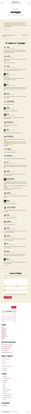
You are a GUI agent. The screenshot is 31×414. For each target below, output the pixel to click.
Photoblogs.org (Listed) (7, 393)
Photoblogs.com (5, 391)
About (3, 327)
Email (17, 286)
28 (6, 319)
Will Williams (4, 352)
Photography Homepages (7, 395)
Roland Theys (4, 344)
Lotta (2, 350)
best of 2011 (4, 331)
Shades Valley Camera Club (7, 397)
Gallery (3, 337)
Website (5, 290)
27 (4, 319)
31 (13, 319)
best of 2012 (4, 332)
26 (2, 319)
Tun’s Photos (5, 368)
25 (15, 318)
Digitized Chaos (15, 2)
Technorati (4, 399)
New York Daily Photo (6, 358)
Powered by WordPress (15, 411)
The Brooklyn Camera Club (7, 366)
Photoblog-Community (6, 389)
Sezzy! (4, 364)
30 (11, 319)
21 (6, 318)
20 (4, 318)
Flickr (4, 384)
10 (13, 315)
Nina (3, 360)
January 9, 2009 (15, 15)
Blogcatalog (5, 376)
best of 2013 (4, 333)
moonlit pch (10, 346)
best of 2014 (4, 334)
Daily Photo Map (5, 380)
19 (2, 318)
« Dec (3, 321)
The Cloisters (7, 29)
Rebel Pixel (4, 362)
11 (15, 315)
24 (13, 318)
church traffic (10, 344)
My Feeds (3, 338)
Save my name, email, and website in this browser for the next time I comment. (15, 294)
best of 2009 (4, 328)
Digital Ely (3, 348)
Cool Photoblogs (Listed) (7, 378)
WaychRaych (5, 370)
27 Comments (22, 15)
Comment (5, 278)
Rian (9, 15)
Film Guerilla (5, 382)
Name (5, 286)
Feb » (15, 321)
